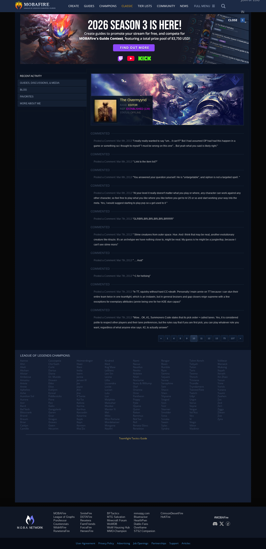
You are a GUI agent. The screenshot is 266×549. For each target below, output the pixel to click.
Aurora (24, 399)
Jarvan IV (82, 380)
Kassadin (82, 412)
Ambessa (25, 377)
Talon (193, 367)
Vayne (193, 406)
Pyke (135, 403)
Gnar (51, 415)
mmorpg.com (142, 513)
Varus (193, 403)
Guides (89, 6)
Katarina (81, 415)
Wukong (222, 367)
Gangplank (54, 409)
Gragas (52, 419)
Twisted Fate (197, 389)
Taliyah (194, 364)
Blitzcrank (26, 412)
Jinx (79, 393)
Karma (80, 406)
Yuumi (221, 393)
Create (73, 6)
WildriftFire (59, 527)
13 (217, 338)
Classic (127, 6)
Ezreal (52, 393)
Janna (80, 377)
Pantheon (138, 396)
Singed (165, 399)
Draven (52, 380)
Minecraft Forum (117, 520)
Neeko (136, 370)
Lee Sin (109, 373)
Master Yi (110, 409)
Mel (107, 412)
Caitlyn (24, 425)
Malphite (110, 399)
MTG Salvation (116, 516)
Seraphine (167, 383)
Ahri (22, 364)
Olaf (135, 386)
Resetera (85, 520)
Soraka (165, 419)
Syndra (165, 428)
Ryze (164, 370)
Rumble (165, 367)
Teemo (194, 373)
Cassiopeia (54, 360)
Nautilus (138, 367)
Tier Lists (145, 6)
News (184, 6)
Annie (23, 386)
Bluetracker (141, 516)
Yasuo (221, 380)
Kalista (80, 403)
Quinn (136, 409)
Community (166, 6)
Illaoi (79, 367)
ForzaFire (86, 527)
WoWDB (112, 524)
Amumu (24, 380)
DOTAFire (86, 516)
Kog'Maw (110, 367)
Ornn (136, 393)
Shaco (164, 389)
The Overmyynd (133, 100)
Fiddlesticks (55, 396)
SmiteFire (86, 513)
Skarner (165, 409)
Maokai (109, 406)
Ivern (80, 373)
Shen (164, 393)
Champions (108, 6)
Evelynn (52, 389)
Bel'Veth (25, 409)
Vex (192, 415)
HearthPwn (140, 520)
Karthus (81, 409)
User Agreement (85, 543)
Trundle (194, 383)
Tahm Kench (197, 360)
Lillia (107, 380)
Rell (135, 422)
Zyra (220, 419)
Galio (51, 406)
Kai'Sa (80, 399)
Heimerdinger (85, 360)
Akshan (24, 370)
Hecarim (53, 428)
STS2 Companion (144, 531)
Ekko (51, 383)
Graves (52, 422)
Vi (191, 419)
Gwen (51, 425)
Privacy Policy (106, 543)
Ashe (23, 393)
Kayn (79, 422)
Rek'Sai (137, 419)
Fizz (50, 403)
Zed (220, 403)
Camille (24, 428)
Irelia (80, 370)
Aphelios (25, 389)
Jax (78, 383)
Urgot (193, 399)
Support (174, 543)
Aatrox (24, 360)
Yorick (221, 386)
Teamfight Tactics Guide (133, 438)
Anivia (23, 383)
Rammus (138, 415)
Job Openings (140, 543)
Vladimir (194, 428)
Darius (52, 370)
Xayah (221, 370)
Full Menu (202, 6)
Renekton (138, 428)
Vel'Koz (194, 412)
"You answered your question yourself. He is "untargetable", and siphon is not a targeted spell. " (186, 177)
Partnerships (158, 543)
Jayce (80, 386)
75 (224, 338)
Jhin (79, 389)
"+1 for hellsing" (141, 275)
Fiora (51, 399)
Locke (108, 386)
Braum (24, 419)
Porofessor (59, 520)
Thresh (194, 377)
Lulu (107, 393)
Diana (51, 373)
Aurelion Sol (27, 396)
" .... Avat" (138, 260)
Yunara (222, 389)
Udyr (192, 396)
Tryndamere (197, 386)
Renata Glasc (140, 425)
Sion (163, 403)
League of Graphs (64, 516)
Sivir (163, 406)
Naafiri (109, 428)
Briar (23, 422)
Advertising (123, 543)
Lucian (108, 389)
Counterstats (61, 524)
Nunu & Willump (142, 383)
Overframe (140, 527)
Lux (107, 396)
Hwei (80, 364)
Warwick (222, 364)
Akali (23, 367)
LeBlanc (109, 370)
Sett (163, 386)
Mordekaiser (112, 422)
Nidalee (137, 373)
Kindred (109, 360)
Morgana (110, 425)
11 (201, 338)
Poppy (136, 399)
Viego (193, 422)
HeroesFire (86, 531)
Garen (52, 412)
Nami (136, 360)
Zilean (221, 412)
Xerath (221, 373)
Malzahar (110, 403)
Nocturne (138, 380)
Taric (192, 370)
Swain (164, 422)
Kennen (81, 425)
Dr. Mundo (54, 377)
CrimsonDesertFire (172, 513)
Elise (51, 386)
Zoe (220, 415)
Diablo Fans (141, 524)
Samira (165, 373)
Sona (164, 415)
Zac (220, 399)
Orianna (137, 389)
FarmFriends (87, 524)
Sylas (164, 425)
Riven (164, 364)
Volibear (222, 360)
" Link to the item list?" (145, 161)
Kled (107, 364)
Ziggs (221, 409)
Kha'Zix (81, 428)
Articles (186, 543)
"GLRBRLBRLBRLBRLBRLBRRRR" (153, 218)
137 (233, 338)
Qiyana (137, 406)
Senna (165, 380)
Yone (220, 383)
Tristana (194, 380)
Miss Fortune (112, 419)
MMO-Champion (117, 531)
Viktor (193, 425)
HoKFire (165, 516)
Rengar (165, 360)
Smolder (166, 412)
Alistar (24, 373)
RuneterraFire (61, 531)
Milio (107, 415)
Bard (23, 406)
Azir (22, 403)
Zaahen (222, 396)
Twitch (193, 393)
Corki (51, 367)
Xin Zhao (223, 377)
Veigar (193, 409)
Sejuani (165, 377)
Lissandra (110, 383)
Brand (23, 415)
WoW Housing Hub (118, 527)
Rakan (136, 412)
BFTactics (113, 513)
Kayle (80, 419)
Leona (108, 377)
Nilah (136, 377)
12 (209, 338)
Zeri (220, 406)
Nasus (136, 364)
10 (194, 338)
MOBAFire (59, 513)
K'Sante (81, 396)
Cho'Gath (53, 364)
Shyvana (166, 396)
